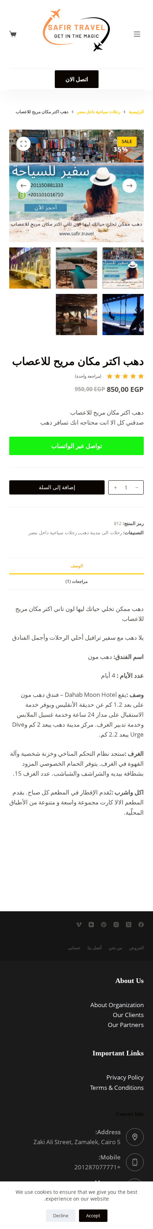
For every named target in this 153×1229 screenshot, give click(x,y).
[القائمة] (137, 34)
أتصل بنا (94, 948)
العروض (136, 948)
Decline (60, 1215)
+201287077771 (97, 1167)
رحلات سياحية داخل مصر (52, 532)
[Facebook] (141, 924)
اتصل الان (76, 79)
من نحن (115, 948)
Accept (93, 1215)
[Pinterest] (103, 924)
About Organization (117, 1005)
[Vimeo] (78, 924)
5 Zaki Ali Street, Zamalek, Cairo (77, 1142)
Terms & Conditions (117, 1087)
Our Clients (128, 1015)
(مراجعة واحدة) (88, 376)
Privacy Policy (125, 1077)
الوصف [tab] (76, 566)
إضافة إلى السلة (57, 487)
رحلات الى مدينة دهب (101, 532)
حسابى (74, 948)
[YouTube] (91, 924)
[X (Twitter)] (128, 924)
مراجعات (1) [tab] (76, 581)
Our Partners (126, 1025)
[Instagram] (116, 924)
